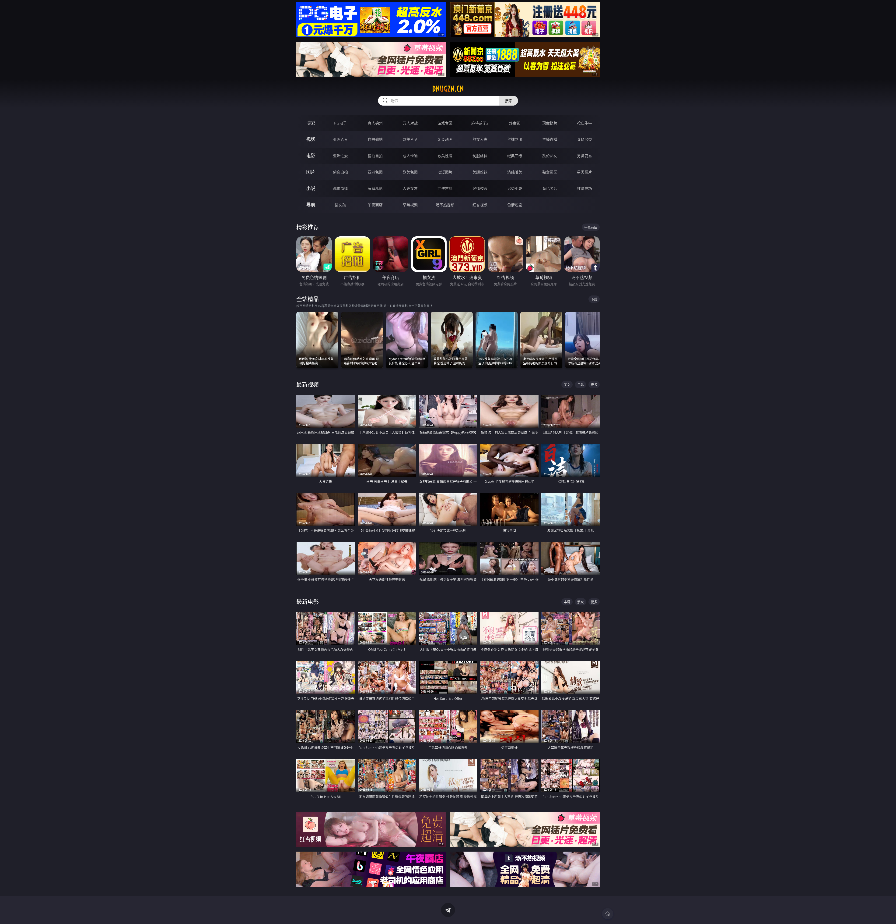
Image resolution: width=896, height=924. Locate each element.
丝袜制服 (514, 139)
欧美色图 (410, 172)
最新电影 (307, 601)
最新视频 (307, 384)
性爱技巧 (584, 188)
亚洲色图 (375, 172)
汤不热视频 (445, 204)
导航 (310, 205)
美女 (567, 384)
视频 (310, 139)
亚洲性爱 (340, 155)
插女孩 (340, 204)
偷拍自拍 (375, 155)
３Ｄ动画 (445, 139)
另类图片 (584, 172)
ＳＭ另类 (584, 139)
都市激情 (340, 188)
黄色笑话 (549, 188)
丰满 (567, 602)
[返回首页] (607, 913)
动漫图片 (445, 172)
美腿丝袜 (479, 172)
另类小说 (514, 188)
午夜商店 (375, 204)
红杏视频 (479, 204)
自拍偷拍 (375, 139)
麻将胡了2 (479, 123)
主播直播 (549, 139)
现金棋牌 (549, 123)
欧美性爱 (445, 155)
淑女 (580, 602)
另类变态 (584, 155)
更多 (594, 384)
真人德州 (375, 123)
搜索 (508, 100)
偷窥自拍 (340, 172)
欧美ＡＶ (410, 139)
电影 (310, 156)
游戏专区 (445, 123)
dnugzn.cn (448, 88)
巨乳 (580, 384)
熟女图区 (549, 172)
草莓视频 (410, 204)
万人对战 (410, 123)
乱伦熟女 (549, 155)
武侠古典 (445, 188)
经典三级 (514, 155)
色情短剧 (514, 204)
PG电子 (340, 123)
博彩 (310, 123)
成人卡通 (410, 155)
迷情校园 (479, 188)
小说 (310, 188)
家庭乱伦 (375, 188)
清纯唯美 (514, 172)
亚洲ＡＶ (340, 139)
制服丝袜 (479, 155)
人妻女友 (410, 188)
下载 (594, 299)
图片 (310, 172)
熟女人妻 (479, 139)
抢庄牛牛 (584, 123)
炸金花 (514, 123)
